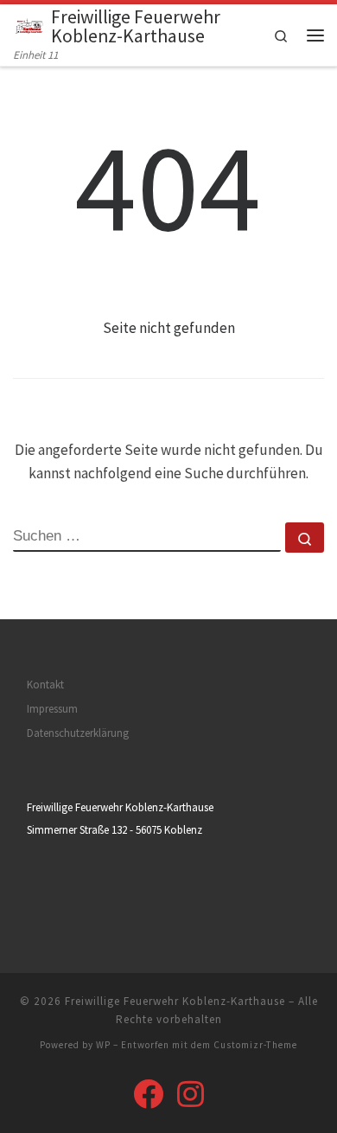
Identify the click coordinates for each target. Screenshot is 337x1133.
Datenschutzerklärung (78, 733)
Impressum (52, 708)
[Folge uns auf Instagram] (190, 1094)
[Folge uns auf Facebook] (148, 1094)
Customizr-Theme (255, 1045)
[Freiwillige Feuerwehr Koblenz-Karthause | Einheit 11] (29, 24)
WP (103, 1045)
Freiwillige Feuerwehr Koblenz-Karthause (175, 1001)
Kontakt (45, 684)
